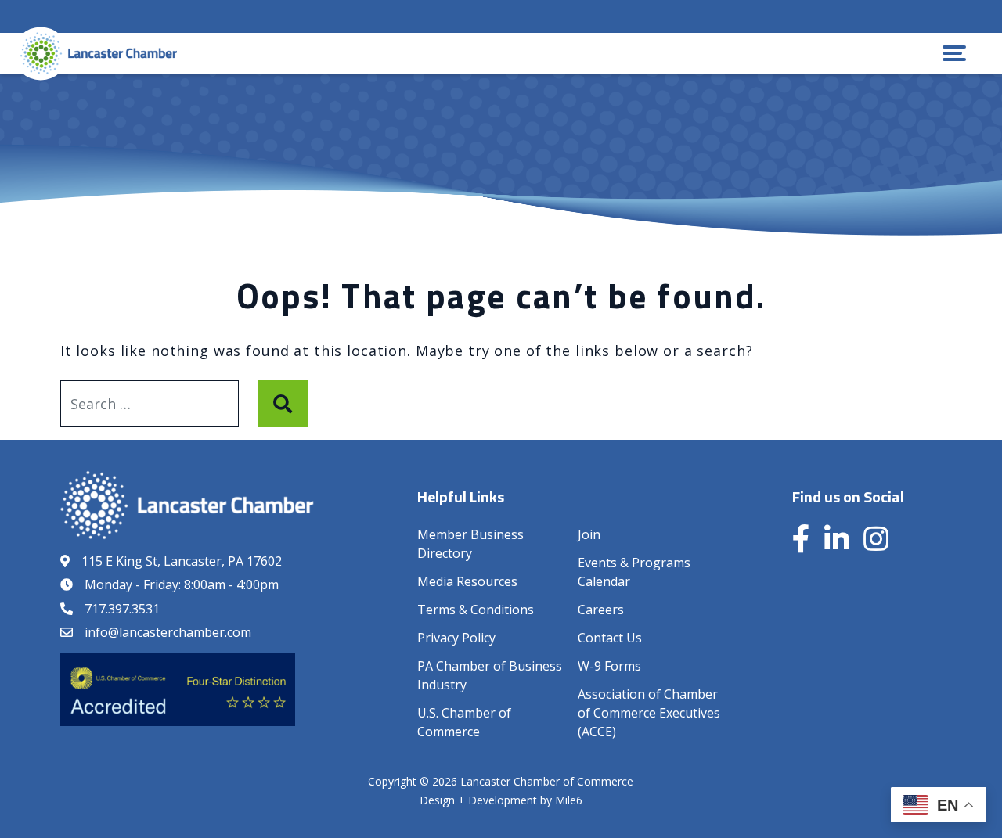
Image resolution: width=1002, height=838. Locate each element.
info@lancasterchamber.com (168, 632)
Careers (601, 609)
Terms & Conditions (475, 609)
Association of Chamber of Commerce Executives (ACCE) (649, 712)
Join (589, 534)
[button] (954, 53)
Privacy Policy (456, 637)
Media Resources (467, 581)
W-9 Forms (609, 665)
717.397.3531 (122, 608)
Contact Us (610, 637)
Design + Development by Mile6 (501, 800)
